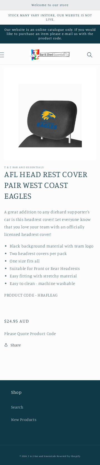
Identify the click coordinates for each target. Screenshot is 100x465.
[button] (90, 55)
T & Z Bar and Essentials (42, 456)
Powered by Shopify (69, 456)
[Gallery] (50, 113)
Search (17, 407)
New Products (23, 419)
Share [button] (16, 345)
